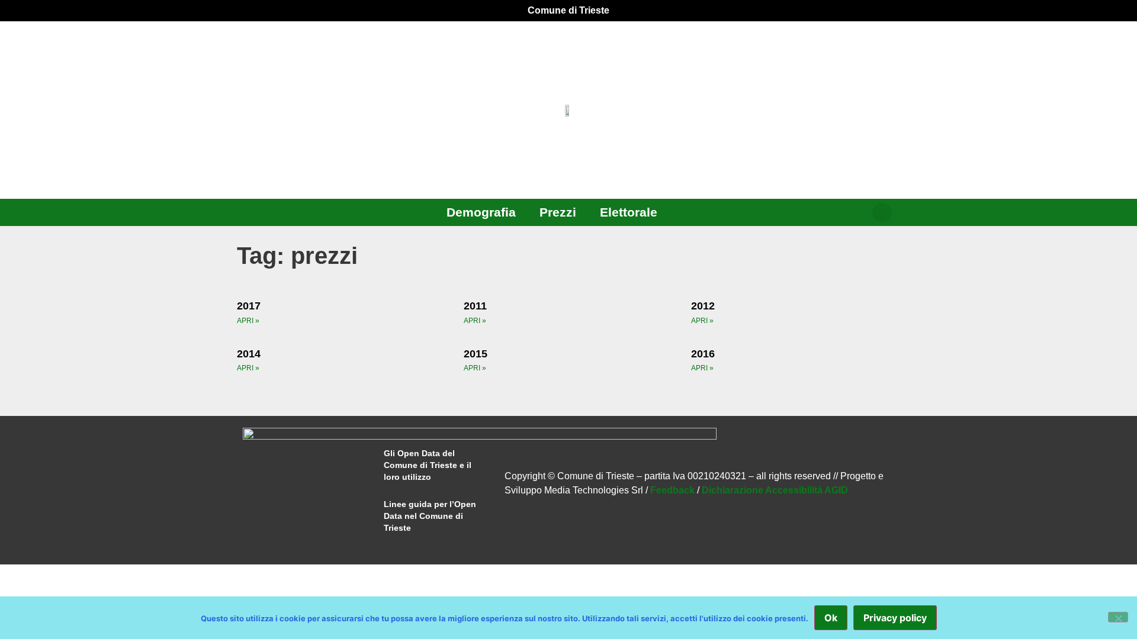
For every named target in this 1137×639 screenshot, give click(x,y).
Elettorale (628, 212)
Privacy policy (895, 618)
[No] (1118, 617)
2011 (475, 306)
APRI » (248, 321)
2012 (703, 306)
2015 (475, 354)
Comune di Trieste (568, 10)
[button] (882, 212)
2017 (249, 306)
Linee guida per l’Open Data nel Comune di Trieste (430, 515)
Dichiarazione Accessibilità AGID (775, 490)
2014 (249, 354)
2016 (703, 354)
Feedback (672, 490)
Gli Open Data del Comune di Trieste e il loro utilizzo (427, 465)
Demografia (481, 212)
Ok (830, 618)
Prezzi (557, 212)
